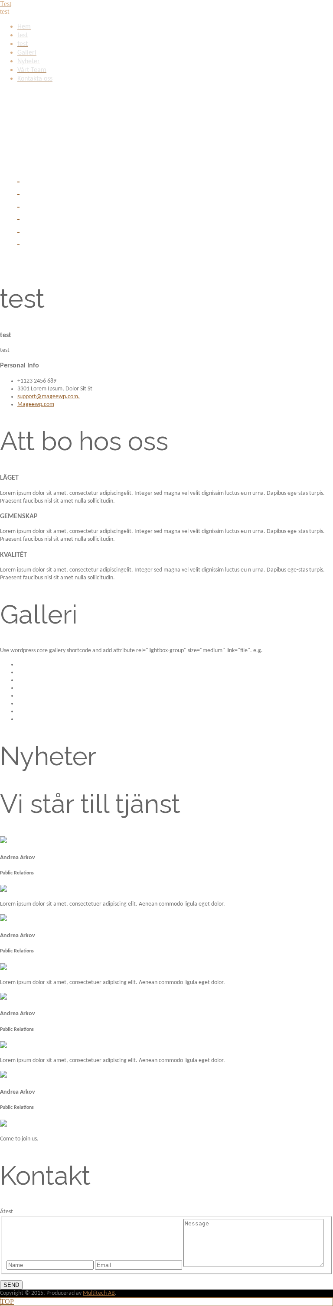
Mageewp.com (35, 404)
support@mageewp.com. (48, 396)
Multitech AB (99, 1293)
